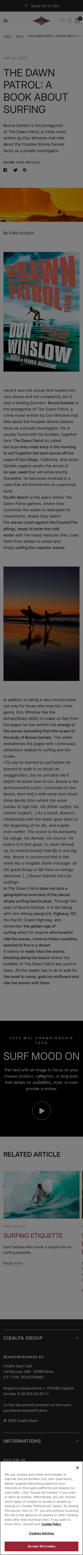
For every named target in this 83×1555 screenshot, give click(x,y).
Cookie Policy (51, 1524)
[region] (41, 1508)
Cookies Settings (41, 1533)
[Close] (77, 1468)
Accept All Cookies (41, 1546)
